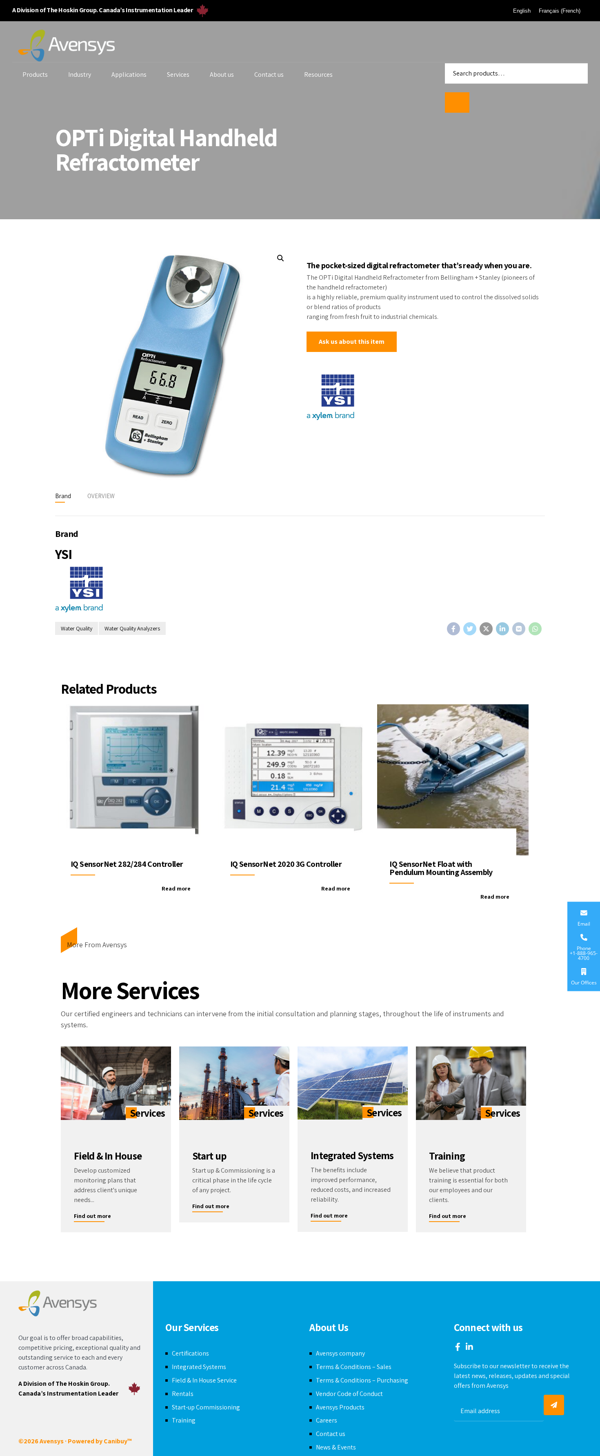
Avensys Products (340, 1407)
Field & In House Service (204, 1380)
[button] (280, 258)
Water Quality (76, 628)
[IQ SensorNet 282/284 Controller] (134, 780)
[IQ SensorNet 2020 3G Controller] (293, 780)
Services (178, 74)
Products (35, 74)
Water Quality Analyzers (132, 628)
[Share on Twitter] (469, 628)
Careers (326, 1420)
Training (184, 1420)
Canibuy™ (118, 1441)
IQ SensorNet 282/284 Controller (127, 864)
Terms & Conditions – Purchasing (362, 1380)
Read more (176, 888)
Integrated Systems (199, 1366)
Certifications (190, 1353)
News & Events (336, 1447)
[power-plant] (234, 1083)
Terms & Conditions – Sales (353, 1366)
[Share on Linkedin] (502, 628)
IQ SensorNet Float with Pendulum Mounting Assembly (440, 868)
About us (222, 74)
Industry (79, 74)
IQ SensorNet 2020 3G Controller (286, 864)
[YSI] (330, 398)
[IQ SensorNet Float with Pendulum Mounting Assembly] (453, 780)
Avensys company (340, 1353)
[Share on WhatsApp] (535, 628)
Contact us (269, 74)
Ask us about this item (351, 341)
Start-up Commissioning (206, 1407)
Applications (129, 74)
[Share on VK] (518, 628)
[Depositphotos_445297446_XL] (471, 1083)
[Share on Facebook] (453, 628)
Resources (318, 74)
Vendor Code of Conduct (349, 1393)
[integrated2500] (353, 1083)
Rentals (182, 1393)
